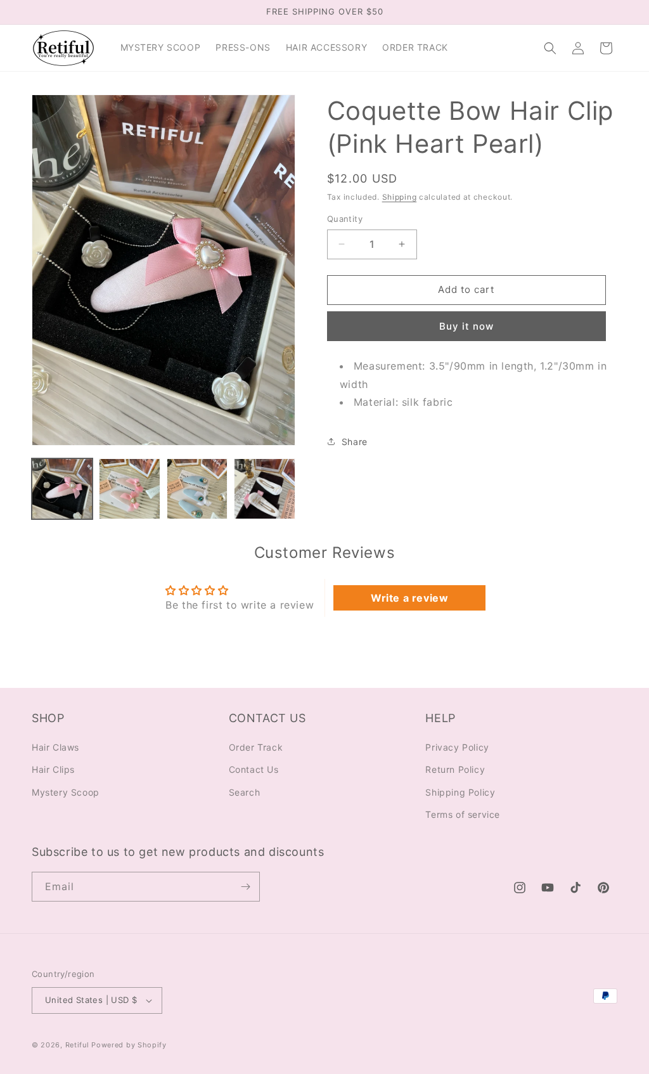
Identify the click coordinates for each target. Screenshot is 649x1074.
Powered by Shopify (129, 1044)
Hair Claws (55, 747)
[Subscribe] (245, 887)
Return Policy (455, 769)
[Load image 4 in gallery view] (264, 488)
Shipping (399, 197)
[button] (550, 48)
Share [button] (355, 441)
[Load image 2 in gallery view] (129, 488)
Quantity (345, 219)
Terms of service (462, 814)
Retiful (77, 1044)
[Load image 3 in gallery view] (197, 488)
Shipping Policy (460, 792)
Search (244, 792)
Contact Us (254, 769)
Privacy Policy (457, 747)
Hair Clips (53, 769)
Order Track (256, 747)
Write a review (409, 598)
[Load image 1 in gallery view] (62, 488)
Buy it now (466, 326)
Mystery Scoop (66, 792)
